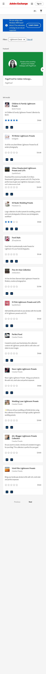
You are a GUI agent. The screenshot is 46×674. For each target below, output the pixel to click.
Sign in (39, 4)
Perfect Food (17, 334)
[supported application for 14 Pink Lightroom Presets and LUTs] (7, 326)
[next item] (43, 69)
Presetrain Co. (16, 206)
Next (30, 502)
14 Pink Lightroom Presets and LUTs (26, 302)
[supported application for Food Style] (7, 261)
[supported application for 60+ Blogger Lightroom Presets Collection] (7, 460)
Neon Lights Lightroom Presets (24, 369)
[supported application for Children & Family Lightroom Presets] (7, 127)
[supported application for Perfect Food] (7, 360)
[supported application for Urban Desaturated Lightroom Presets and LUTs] (7, 194)
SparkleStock (16, 173)
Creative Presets (17, 337)
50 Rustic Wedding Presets (22, 203)
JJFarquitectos (16, 240)
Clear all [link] (29, 39)
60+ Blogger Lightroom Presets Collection (24, 437)
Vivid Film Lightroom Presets (23, 468)
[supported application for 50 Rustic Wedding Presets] (7, 229)
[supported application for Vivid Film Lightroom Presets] (7, 492)
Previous (17, 502)
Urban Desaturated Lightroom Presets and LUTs (24, 169)
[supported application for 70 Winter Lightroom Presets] (7, 160)
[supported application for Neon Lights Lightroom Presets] (7, 393)
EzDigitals (15, 139)
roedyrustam (16, 273)
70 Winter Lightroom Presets (23, 136)
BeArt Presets (16, 109)
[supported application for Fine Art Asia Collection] (7, 293)
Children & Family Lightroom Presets (23, 104)
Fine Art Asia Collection (21, 270)
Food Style (16, 237)
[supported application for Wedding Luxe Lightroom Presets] (7, 427)
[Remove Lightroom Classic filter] (24, 39)
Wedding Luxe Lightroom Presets (25, 401)
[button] (3, 4)
